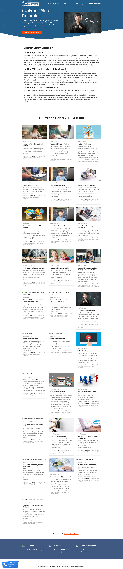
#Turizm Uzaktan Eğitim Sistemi (59, 493)
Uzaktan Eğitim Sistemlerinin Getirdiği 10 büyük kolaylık (87, 269)
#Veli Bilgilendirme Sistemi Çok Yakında (33, 523)
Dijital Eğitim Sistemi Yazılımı (87, 392)
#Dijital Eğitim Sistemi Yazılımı (88, 406)
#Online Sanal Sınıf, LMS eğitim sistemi (33, 442)
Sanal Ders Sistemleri (30, 339)
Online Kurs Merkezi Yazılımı (87, 465)
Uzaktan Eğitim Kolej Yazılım (59, 268)
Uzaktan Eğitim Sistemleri (86, 310)
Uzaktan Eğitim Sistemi (54, 4)
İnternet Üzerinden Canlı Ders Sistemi (33, 227)
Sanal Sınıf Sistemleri (57, 339)
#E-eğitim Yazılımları (93, 161)
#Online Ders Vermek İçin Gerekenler (88, 240)
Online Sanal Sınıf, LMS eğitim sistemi (33, 425)
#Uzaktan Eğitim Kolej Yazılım (61, 282)
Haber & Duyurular (81, 4)
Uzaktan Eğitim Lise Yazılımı (59, 144)
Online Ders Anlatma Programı (34, 268)
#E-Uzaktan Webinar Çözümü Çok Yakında (34, 484)
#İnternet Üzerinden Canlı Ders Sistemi (33, 243)
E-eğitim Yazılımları (84, 144)
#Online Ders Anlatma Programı (34, 284)
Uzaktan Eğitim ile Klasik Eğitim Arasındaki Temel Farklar (33, 301)
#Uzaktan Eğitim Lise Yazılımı (61, 160)
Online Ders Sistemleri (30, 379)
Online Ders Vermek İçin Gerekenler (86, 227)
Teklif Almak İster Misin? (32, 32)
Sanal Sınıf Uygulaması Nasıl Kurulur (33, 145)
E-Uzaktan (32, 156)
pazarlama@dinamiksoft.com (63, 552)
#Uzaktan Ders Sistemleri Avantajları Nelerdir (59, 316)
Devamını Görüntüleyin (71, 534)
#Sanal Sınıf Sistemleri (66, 352)
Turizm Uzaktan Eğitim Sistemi (60, 477)
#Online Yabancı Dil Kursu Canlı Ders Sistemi (88, 452)
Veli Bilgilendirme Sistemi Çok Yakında (33, 506)
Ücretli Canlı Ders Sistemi (86, 185)
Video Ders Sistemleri (30, 185)
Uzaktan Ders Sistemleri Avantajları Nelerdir (58, 301)
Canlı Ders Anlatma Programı (60, 226)
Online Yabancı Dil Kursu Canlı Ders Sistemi (88, 437)
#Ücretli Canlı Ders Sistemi (88, 201)
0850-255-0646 (95, 4)
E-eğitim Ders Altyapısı (58, 436)
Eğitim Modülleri (68, 4)
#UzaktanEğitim (27, 158)
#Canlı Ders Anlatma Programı (61, 242)
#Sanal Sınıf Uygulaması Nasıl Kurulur (31, 158)
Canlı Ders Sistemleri (57, 185)
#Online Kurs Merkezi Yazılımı (88, 481)
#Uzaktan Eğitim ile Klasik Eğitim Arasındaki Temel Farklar (33, 317)
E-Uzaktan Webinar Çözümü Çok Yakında (33, 465)
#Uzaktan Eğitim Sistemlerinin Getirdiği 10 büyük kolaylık (88, 286)
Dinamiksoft (74, 566)
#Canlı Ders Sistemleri (66, 201)
